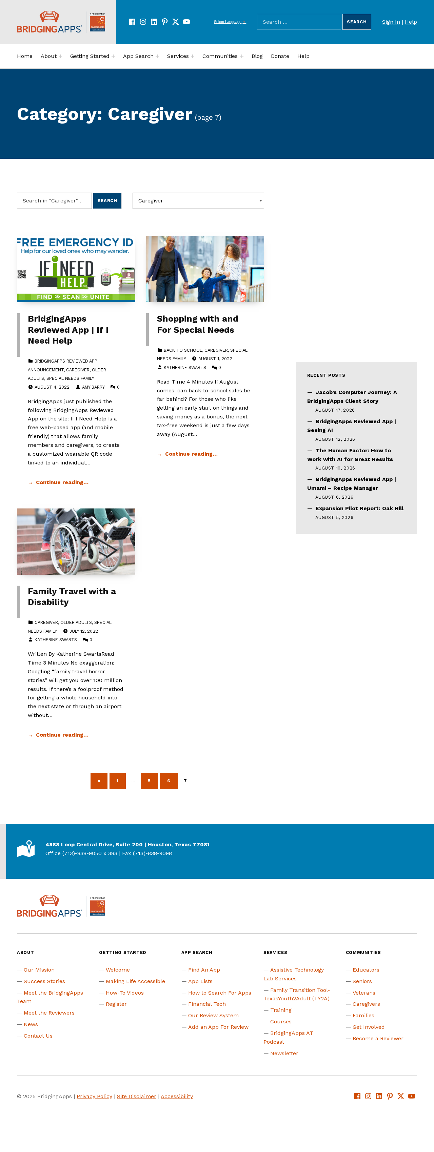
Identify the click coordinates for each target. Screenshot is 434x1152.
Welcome (118, 969)
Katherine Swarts (185, 367)
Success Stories (44, 981)
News (31, 1024)
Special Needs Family (70, 378)
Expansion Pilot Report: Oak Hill (359, 508)
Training (281, 1010)
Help (411, 22)
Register (116, 1004)
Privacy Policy (94, 1096)
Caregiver (78, 369)
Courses (281, 1021)
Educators (366, 969)
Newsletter (284, 1053)
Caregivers (366, 1004)
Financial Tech (207, 1004)
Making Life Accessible (135, 981)
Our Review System (213, 1015)
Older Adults (76, 622)
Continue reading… (62, 482)
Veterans (364, 993)
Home (25, 56)
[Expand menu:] (60, 56)
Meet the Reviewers (49, 1012)
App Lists (200, 981)
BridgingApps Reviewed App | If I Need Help (68, 329)
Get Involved (369, 1027)
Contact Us (38, 1036)
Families (363, 1015)
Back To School (183, 350)
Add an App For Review (218, 1027)
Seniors (362, 981)
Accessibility (177, 1096)
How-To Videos (125, 993)
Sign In (391, 22)
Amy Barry (93, 387)
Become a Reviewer (378, 1038)
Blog (257, 56)
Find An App (204, 969)
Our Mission (39, 969)
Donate (280, 56)
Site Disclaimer (136, 1096)
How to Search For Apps (219, 993)
